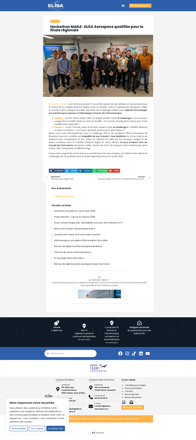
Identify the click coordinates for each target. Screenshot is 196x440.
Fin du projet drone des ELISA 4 (69, 258)
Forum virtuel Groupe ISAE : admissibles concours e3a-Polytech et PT (88, 222)
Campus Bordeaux (65, 379)
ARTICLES (55, 21)
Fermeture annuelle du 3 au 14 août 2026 (74, 211)
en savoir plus (84, 339)
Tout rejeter (37, 428)
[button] (123, 5)
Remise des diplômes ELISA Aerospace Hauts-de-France (82, 264)
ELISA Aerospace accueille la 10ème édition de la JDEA (80, 240)
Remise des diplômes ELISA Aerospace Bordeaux (78, 246)
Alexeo (135, 419)
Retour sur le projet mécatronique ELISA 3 (74, 228)
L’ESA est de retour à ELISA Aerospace (72, 252)
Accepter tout (55, 428)
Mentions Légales (114, 419)
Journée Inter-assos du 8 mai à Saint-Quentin (77, 234)
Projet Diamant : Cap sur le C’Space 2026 (74, 216)
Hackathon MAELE (59, 104)
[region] (37, 416)
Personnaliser (19, 428)
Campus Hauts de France (101, 379)
